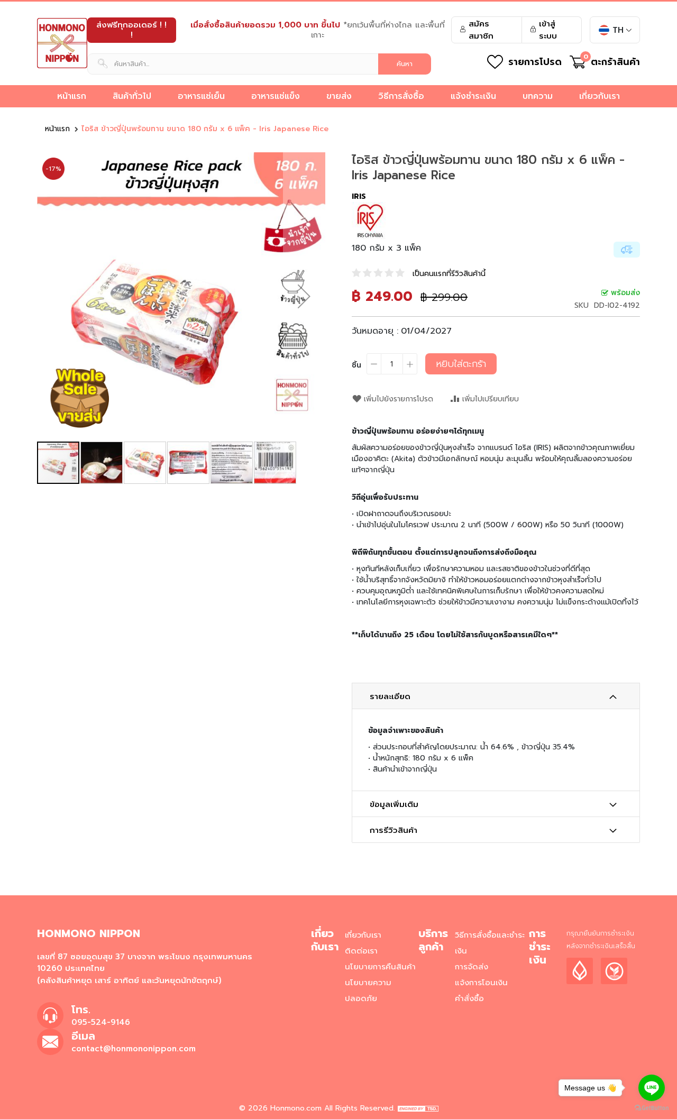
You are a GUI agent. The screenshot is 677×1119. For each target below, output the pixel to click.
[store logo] (62, 43)
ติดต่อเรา (361, 951)
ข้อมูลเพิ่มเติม (394, 804)
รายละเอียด (390, 696)
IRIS (359, 196)
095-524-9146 (100, 1022)
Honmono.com (296, 1108)
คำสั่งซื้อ (469, 998)
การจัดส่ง (471, 967)
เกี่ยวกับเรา (363, 935)
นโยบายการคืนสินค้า (380, 967)
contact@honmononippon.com (133, 1048)
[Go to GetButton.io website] (652, 1108)
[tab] (495, 696)
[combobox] (259, 64)
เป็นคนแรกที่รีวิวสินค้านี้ (449, 273)
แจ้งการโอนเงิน (481, 982)
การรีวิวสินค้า (393, 830)
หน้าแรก (57, 128)
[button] (304, 296)
